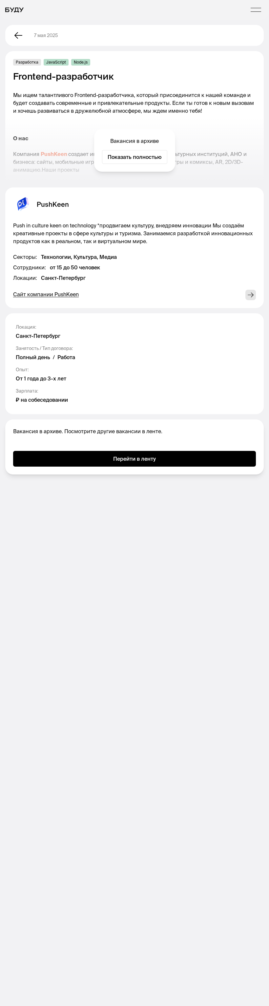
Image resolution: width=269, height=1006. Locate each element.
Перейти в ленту (134, 459)
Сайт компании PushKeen (46, 294)
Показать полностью (135, 157)
